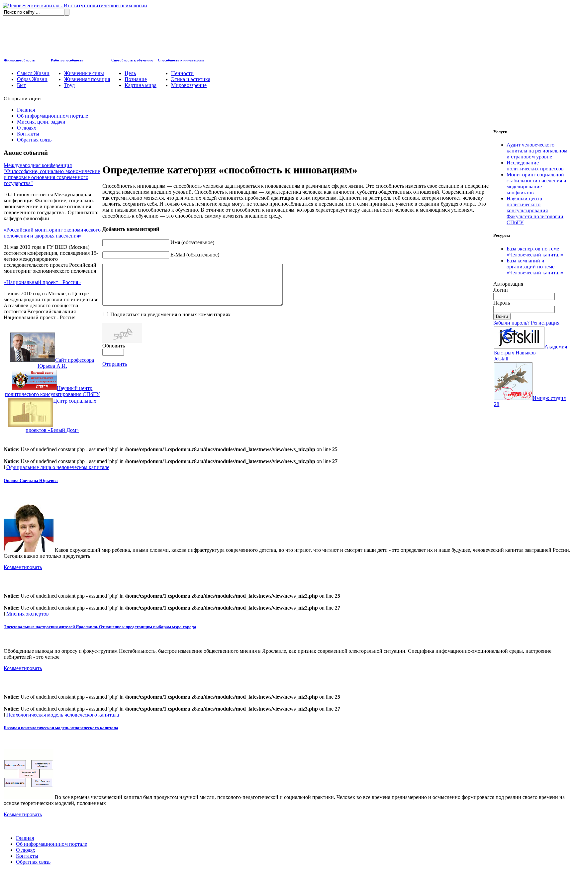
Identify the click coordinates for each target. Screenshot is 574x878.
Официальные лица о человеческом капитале (57, 467)
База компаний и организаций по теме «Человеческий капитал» (535, 266)
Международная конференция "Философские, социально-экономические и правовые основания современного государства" (52, 174)
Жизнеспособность (19, 60)
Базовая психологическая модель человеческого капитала (61, 727)
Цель (130, 73)
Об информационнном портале (52, 116)
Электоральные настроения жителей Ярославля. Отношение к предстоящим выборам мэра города (100, 626)
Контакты (28, 134)
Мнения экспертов (27, 614)
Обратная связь (34, 140)
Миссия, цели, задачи (41, 122)
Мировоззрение (189, 85)
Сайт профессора (66, 363)
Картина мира (140, 85)
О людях (26, 128)
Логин (500, 290)
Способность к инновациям (181, 60)
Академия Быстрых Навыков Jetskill (530, 352)
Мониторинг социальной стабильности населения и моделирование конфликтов (536, 183)
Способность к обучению (132, 60)
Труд (69, 85)
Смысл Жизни (33, 73)
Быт (21, 85)
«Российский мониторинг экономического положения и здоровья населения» (52, 233)
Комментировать (23, 567)
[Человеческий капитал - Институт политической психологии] (75, 5)
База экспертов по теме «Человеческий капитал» (535, 251)
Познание (136, 79)
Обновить (113, 345)
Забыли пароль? (511, 323)
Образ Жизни (32, 79)
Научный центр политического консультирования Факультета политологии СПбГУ (535, 210)
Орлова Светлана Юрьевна (31, 480)
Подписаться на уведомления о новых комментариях (170, 314)
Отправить (114, 364)
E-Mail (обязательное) (194, 254)
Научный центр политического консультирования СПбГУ (52, 391)
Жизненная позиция (87, 79)
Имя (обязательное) (192, 242)
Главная (26, 110)
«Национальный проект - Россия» (42, 282)
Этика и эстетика (190, 79)
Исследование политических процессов (535, 165)
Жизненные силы (84, 73)
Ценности (182, 73)
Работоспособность (67, 60)
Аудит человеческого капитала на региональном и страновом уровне (537, 150)
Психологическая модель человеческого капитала (62, 715)
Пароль (501, 303)
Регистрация (545, 323)
